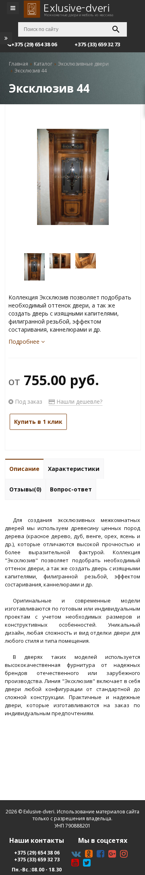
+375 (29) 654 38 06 (37, 852)
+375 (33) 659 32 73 (37, 859)
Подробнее (24, 341)
